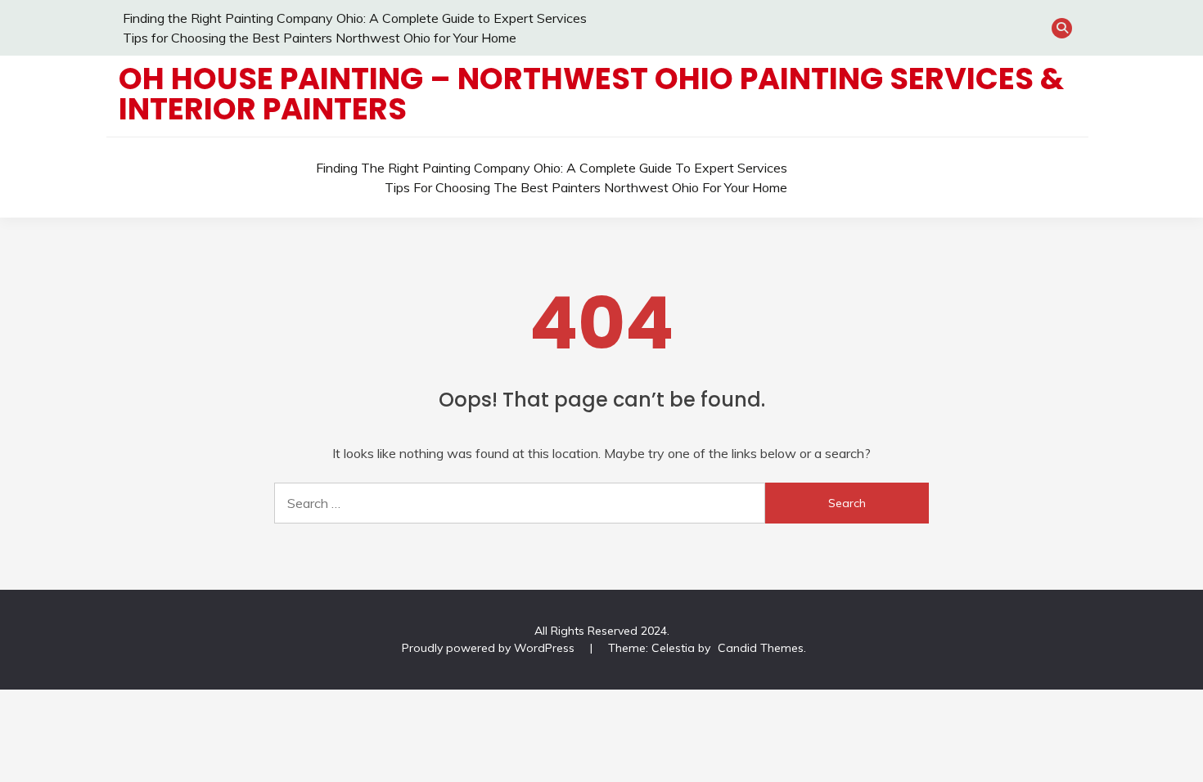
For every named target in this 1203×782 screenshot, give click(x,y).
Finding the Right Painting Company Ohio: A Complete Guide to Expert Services (355, 18)
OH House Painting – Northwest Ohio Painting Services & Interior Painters (591, 93)
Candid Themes (761, 647)
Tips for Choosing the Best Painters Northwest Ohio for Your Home (319, 37)
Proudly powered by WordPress (490, 647)
